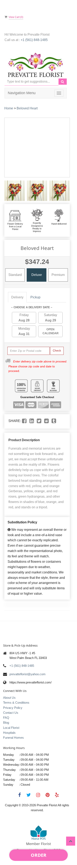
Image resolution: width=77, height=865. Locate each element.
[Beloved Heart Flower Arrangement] (14, 191)
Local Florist (11, 727)
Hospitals (9, 732)
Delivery (17, 297)
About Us (9, 697)
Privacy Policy (12, 707)
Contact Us (10, 712)
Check (57, 350)
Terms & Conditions (16, 702)
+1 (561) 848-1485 (34, 40)
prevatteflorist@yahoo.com (27, 674)
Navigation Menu (22, 93)
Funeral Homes (13, 737)
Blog (6, 722)
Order (38, 855)
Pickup (35, 297)
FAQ (6, 717)
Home (8, 108)
